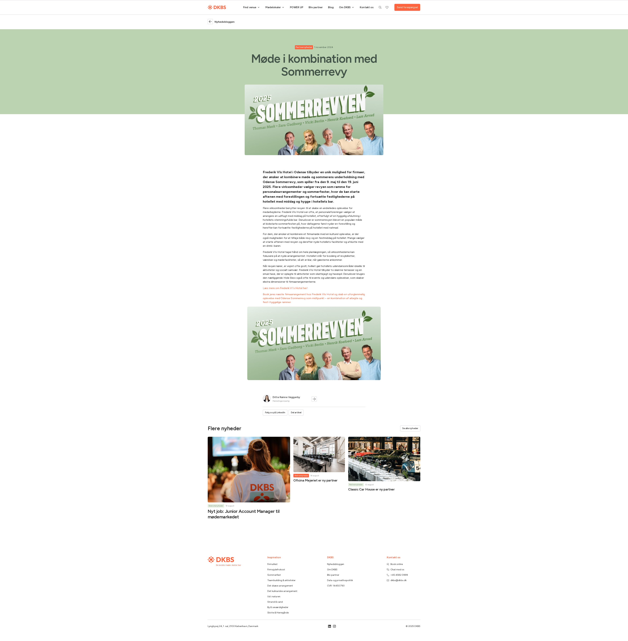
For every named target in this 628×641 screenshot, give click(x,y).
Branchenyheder (216, 506)
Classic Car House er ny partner (371, 489)
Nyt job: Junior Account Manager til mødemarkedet (243, 514)
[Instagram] (334, 626)
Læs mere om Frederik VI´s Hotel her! (285, 288)
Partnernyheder (304, 47)
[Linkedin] (329, 626)
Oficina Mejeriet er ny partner (315, 480)
